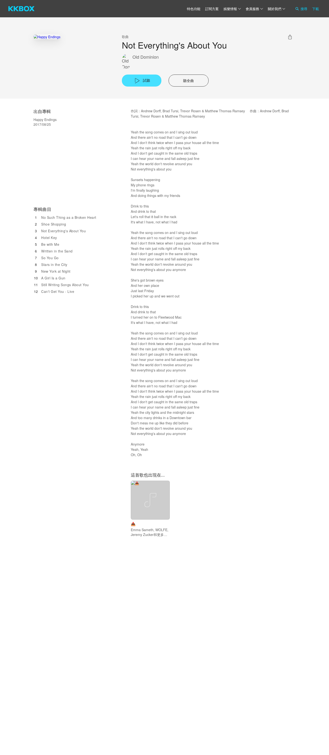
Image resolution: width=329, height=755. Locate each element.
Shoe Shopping (53, 224)
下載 (315, 8)
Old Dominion (145, 57)
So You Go (50, 257)
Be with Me (50, 244)
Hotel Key (49, 237)
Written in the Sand (57, 251)
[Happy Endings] (46, 36)
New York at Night (56, 271)
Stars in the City (54, 264)
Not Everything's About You (63, 230)
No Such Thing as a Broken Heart (68, 217)
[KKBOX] (21, 8)
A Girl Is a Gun (53, 278)
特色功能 (193, 8)
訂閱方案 (212, 8)
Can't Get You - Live (57, 291)
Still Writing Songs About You (65, 284)
